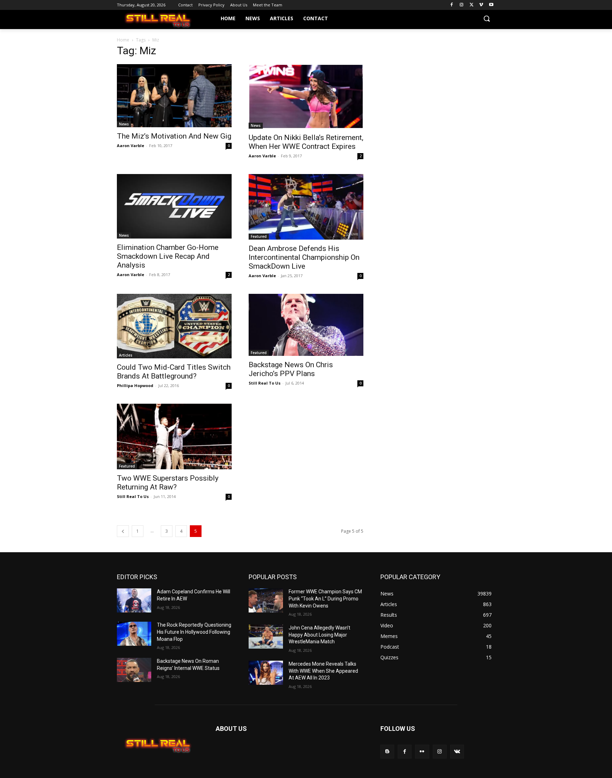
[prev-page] (123, 531)
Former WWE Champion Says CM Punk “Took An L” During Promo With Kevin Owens (325, 598)
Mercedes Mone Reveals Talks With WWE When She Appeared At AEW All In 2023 (323, 671)
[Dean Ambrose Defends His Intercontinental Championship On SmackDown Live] (306, 207)
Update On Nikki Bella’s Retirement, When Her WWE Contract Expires (306, 142)
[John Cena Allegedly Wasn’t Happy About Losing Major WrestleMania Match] (266, 637)
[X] (472, 5)
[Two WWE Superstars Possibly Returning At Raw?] (174, 436)
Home (123, 40)
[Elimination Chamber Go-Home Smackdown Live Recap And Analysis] (174, 206)
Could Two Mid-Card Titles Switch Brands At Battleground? (174, 371)
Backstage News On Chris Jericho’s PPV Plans (291, 369)
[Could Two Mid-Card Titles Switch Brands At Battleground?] (174, 326)
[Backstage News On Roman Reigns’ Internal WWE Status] (134, 670)
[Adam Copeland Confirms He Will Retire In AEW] (134, 600)
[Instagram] (462, 5)
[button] (486, 18)
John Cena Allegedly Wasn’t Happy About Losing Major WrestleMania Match (319, 634)
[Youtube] (491, 5)
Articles (125, 355)
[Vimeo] (481, 5)
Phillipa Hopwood (135, 385)
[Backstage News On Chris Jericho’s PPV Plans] (306, 325)
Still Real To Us (264, 383)
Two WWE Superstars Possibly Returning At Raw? (168, 482)
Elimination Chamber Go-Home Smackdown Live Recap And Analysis (168, 256)
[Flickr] (422, 752)
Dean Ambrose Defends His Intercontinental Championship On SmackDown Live (304, 257)
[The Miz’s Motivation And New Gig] (174, 95)
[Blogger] (387, 752)
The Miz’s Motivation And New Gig (174, 136)
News (124, 124)
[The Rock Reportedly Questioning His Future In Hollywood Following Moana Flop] (134, 634)
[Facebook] (452, 5)
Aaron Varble (130, 145)
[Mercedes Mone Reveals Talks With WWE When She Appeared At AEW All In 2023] (266, 673)
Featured (259, 236)
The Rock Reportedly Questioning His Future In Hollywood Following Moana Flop (194, 632)
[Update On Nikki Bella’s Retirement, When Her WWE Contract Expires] (306, 96)
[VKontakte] (457, 752)
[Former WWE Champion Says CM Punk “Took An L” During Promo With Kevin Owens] (266, 600)
